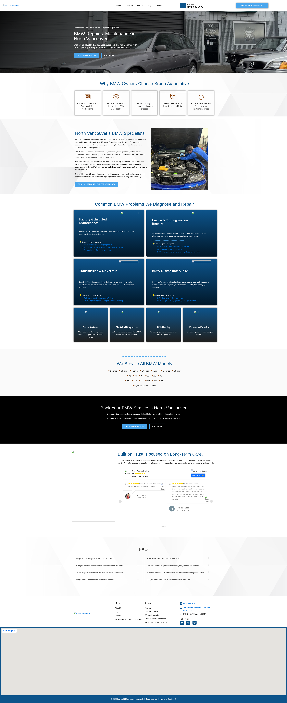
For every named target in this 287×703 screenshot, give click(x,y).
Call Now (190, 4)
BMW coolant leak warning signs (169, 249)
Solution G (172, 694)
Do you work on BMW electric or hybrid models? (168, 574)
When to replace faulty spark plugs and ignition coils (177, 301)
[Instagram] (188, 618)
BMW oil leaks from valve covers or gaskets (173, 246)
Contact (159, 5)
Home (118, 5)
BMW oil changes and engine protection (99, 245)
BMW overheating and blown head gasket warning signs (178, 252)
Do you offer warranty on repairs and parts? (95, 574)
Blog (149, 5)
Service (140, 5)
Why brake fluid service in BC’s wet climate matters (103, 247)
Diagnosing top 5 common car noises (98, 250)
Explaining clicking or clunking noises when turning (103, 301)
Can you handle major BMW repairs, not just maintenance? (173, 560)
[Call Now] (183, 5)
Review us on (197, 475)
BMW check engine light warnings (170, 298)
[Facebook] (182, 618)
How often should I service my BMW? (163, 553)
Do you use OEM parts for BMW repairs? (94, 553)
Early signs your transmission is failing (98, 298)
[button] (108, 553)
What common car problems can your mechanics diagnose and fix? (176, 567)
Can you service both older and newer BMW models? (99, 560)
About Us (129, 5)
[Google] (194, 618)
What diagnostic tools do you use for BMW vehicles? (99, 567)
